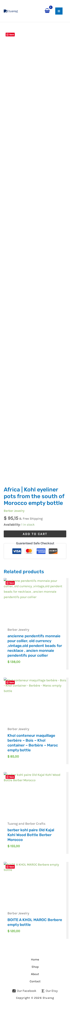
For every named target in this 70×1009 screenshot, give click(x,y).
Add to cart (35, 534)
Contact (35, 981)
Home (35, 959)
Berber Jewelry (14, 511)
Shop (35, 966)
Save (11, 34)
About (35, 974)
